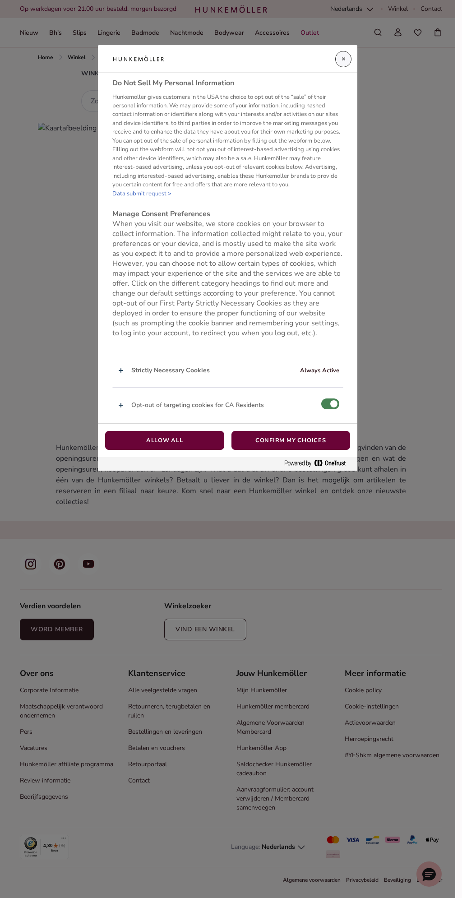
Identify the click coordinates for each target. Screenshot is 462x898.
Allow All (164, 440)
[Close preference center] (343, 59)
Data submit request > (141, 194)
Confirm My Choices (290, 440)
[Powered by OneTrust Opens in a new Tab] (318, 463)
